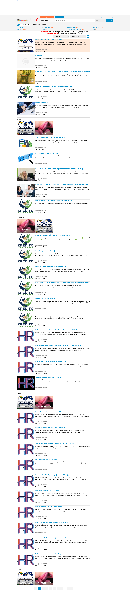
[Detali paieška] (88, 36)
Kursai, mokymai (47, 27)
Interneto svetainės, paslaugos (75, 29)
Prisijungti (102, 17)
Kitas (69, 589)
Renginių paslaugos (72, 27)
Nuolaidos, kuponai (97, 27)
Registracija (110, 17)
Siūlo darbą (21, 27)
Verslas (45, 29)
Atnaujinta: (38, 49)
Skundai (93, 29)
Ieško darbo (21, 29)
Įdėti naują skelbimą (47, 17)
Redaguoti (59, 17)
